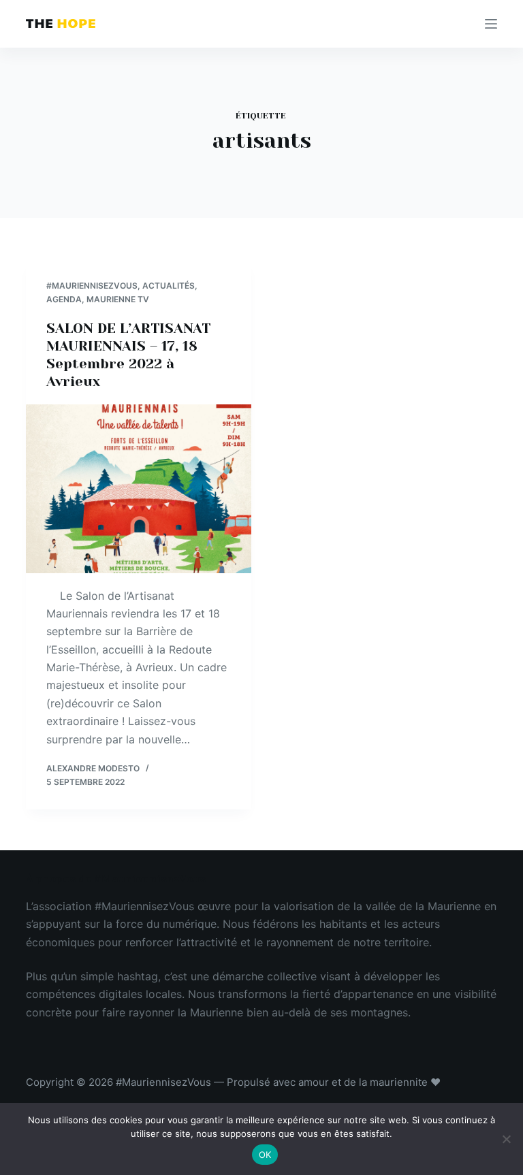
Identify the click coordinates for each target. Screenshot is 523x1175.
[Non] (506, 1139)
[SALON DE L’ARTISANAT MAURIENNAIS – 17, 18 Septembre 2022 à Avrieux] (138, 488)
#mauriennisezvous (92, 285)
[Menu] (491, 24)
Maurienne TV (117, 299)
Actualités (168, 285)
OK (265, 1154)
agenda (64, 299)
